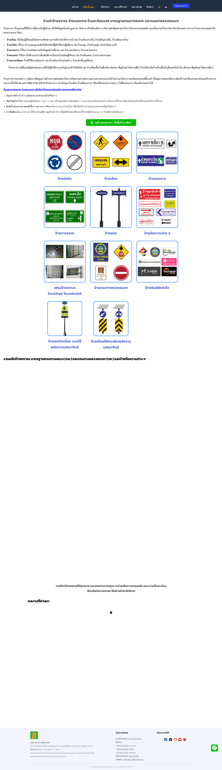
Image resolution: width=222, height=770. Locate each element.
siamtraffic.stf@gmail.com (132, 759)
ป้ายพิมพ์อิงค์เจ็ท (157, 287)
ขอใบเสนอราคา (181, 6)
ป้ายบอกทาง (157, 178)
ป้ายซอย (111, 233)
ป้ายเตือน (111, 178)
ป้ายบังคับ (65, 178)
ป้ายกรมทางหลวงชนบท (111, 287)
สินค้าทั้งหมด (88, 7)
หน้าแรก (75, 7)
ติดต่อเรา (150, 7)
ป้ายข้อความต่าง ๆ (157, 233)
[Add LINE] (214, 748)
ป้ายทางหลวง (64, 233)
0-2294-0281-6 (136, 739)
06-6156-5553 (122, 745)
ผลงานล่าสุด (137, 7)
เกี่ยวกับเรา (105, 7)
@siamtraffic (134, 756)
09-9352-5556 (122, 752)
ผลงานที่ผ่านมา (120, 7)
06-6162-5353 (122, 749)
